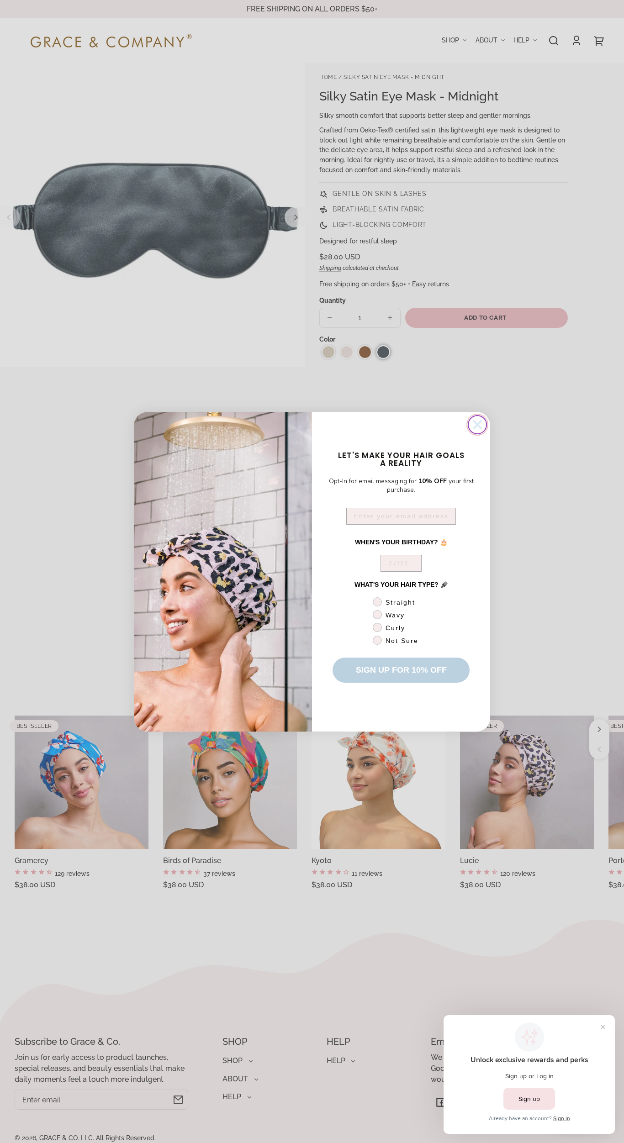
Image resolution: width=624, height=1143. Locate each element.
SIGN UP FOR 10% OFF (401, 669)
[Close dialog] (477, 425)
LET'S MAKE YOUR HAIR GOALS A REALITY (401, 458)
